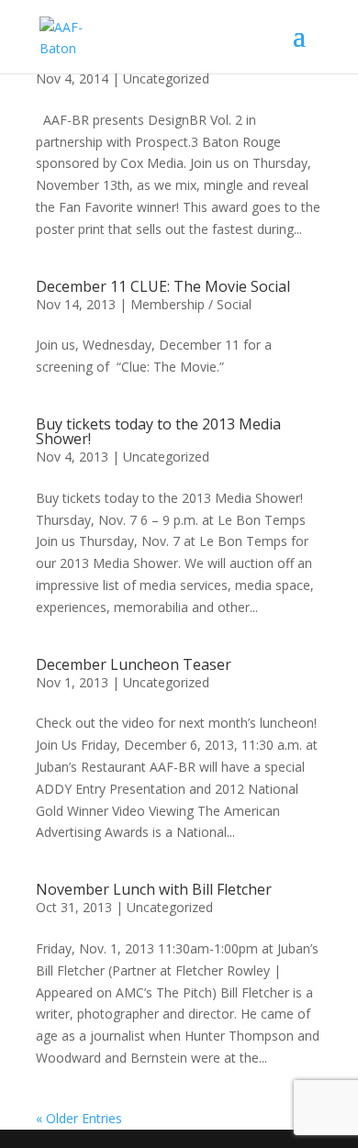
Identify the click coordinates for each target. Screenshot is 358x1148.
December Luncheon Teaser (133, 664)
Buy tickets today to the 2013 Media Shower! (158, 431)
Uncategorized (166, 78)
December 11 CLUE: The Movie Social (163, 286)
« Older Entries (79, 1118)
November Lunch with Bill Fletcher (154, 889)
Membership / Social (191, 304)
